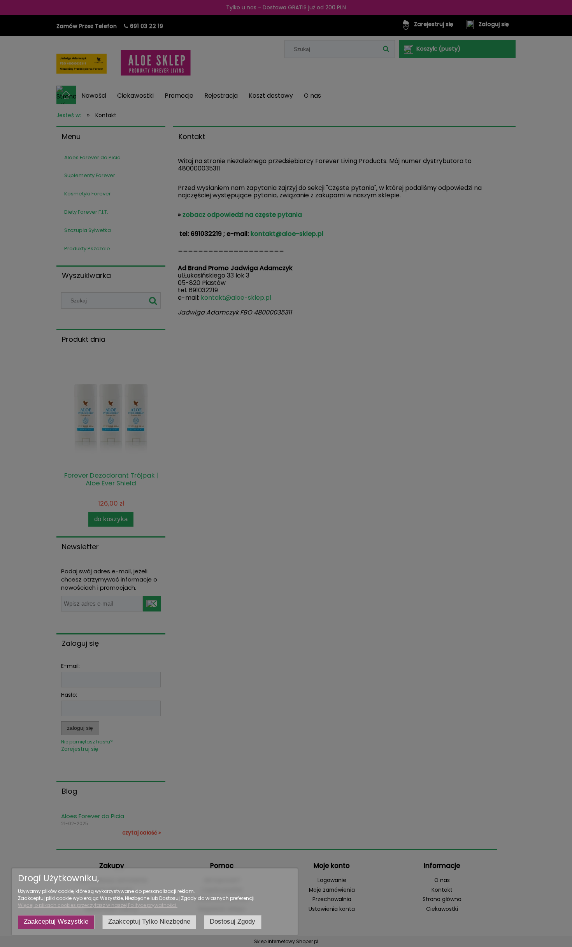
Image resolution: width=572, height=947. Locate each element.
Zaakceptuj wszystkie (56, 921)
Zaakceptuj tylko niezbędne (149, 921)
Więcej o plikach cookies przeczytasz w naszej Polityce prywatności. (97, 905)
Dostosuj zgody (232, 921)
